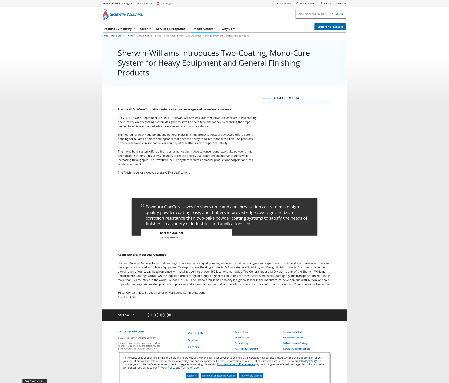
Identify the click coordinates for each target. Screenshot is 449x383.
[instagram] (162, 315)
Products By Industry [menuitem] (117, 29)
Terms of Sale (242, 337)
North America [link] (144, 3)
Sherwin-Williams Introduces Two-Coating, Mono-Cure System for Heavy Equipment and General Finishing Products (193, 35)
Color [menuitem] (144, 29)
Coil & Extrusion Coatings (295, 343)
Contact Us (195, 333)
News (131, 35)
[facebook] (150, 315)
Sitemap (193, 340)
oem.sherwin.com (131, 331)
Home (105, 35)
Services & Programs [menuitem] (170, 29)
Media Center (118, 35)
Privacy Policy (241, 343)
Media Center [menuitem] (203, 29)
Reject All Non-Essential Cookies (219, 375)
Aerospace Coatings (293, 332)
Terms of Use (241, 332)
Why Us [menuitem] (227, 29)
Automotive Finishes (293, 337)
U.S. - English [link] (164, 4)
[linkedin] (156, 315)
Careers (193, 347)
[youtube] (169, 315)
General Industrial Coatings (296, 349)
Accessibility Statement (246, 349)
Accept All (192, 375)
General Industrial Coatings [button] (116, 3)
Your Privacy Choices (251, 375)
